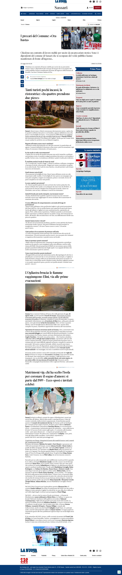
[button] (49, 536)
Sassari (22, 20)
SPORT (46, 13)
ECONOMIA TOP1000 (87, 13)
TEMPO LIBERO (60, 13)
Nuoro (69, 20)
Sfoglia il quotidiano (28, 7)
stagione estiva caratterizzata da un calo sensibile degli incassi (48, 135)
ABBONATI (97, 7)
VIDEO (67, 13)
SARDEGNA (32, 13)
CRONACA (52, 13)
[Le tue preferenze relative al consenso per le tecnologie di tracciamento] (119, 572)
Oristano (99, 20)
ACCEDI (91, 7)
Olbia (84, 20)
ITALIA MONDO (39, 13)
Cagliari (54, 20)
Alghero (38, 20)
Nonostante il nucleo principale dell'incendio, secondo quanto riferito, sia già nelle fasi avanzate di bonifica (48, 317)
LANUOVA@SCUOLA (76, 13)
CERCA (99, 13)
